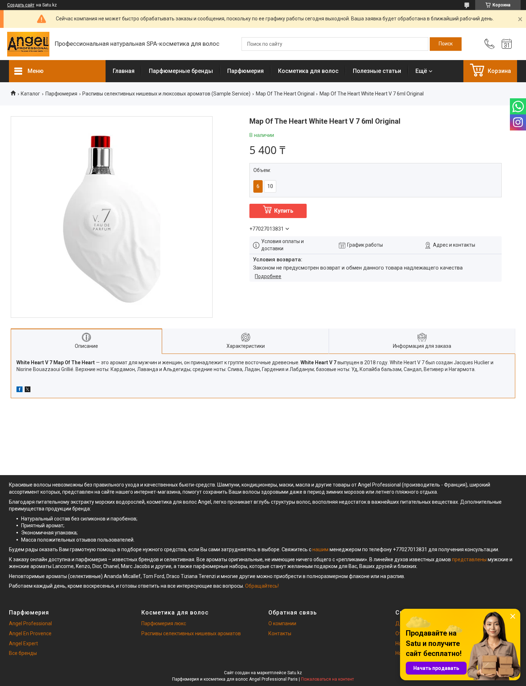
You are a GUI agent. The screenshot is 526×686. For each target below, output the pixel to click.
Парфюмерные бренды (181, 71)
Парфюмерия (245, 71)
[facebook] (19, 390)
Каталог (30, 94)
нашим (320, 549)
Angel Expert (23, 643)
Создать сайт (20, 5)
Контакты (279, 633)
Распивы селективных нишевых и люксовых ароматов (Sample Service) (166, 94)
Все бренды (23, 653)
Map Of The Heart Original (285, 94)
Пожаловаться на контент (327, 679)
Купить (283, 210)
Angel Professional (30, 623)
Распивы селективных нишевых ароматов (191, 633)
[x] (27, 390)
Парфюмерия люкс (163, 623)
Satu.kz (294, 672)
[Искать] (446, 44)
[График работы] (507, 44)
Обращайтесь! (262, 586)
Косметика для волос (308, 71)
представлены (469, 559)
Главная (124, 71)
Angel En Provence (30, 633)
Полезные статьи (377, 71)
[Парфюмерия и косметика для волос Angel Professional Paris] (28, 44)
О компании (282, 623)
